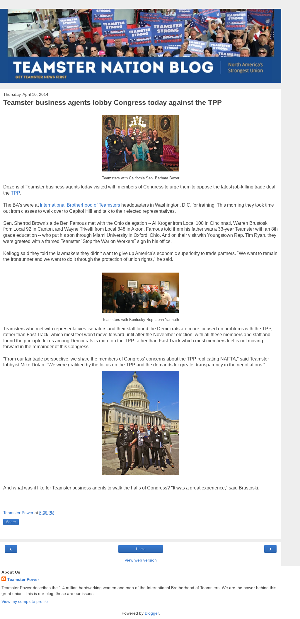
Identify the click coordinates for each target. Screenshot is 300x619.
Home (141, 549)
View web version (141, 560)
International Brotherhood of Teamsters (80, 205)
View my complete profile (24, 601)
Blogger (152, 613)
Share (11, 522)
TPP (15, 193)
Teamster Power (23, 579)
